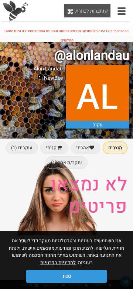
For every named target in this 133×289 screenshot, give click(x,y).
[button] (121, 11)
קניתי (51, 147)
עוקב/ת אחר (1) (66, 162)
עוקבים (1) (22, 147)
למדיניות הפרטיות (58, 262)
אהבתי (82, 147)
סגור (66, 276)
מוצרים (115, 147)
